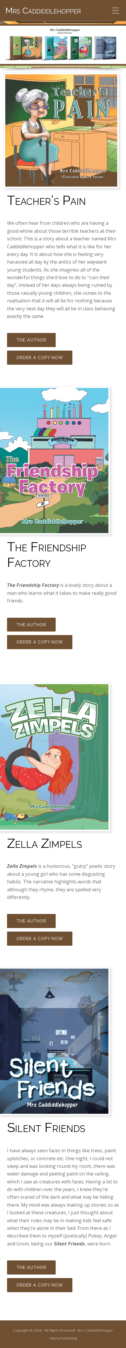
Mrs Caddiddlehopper (43, 11)
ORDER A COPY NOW (39, 357)
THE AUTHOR (31, 339)
